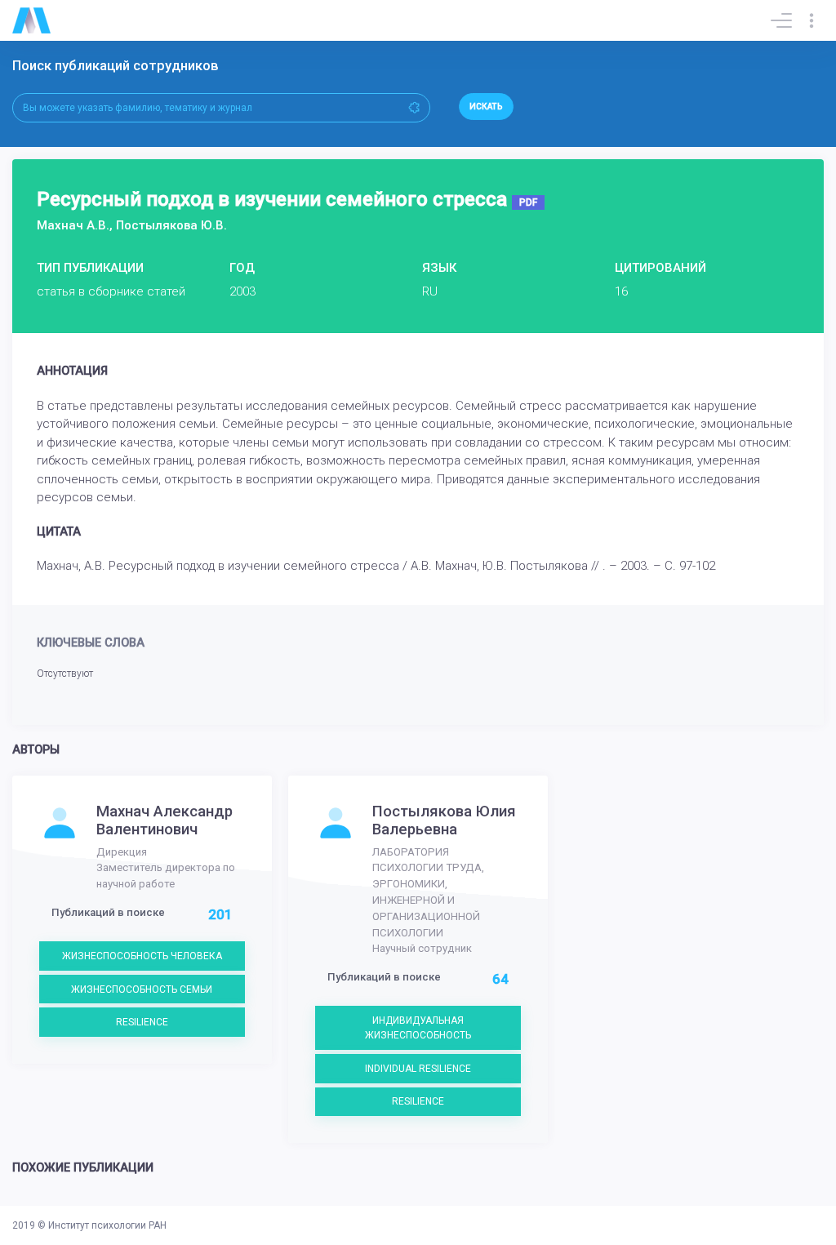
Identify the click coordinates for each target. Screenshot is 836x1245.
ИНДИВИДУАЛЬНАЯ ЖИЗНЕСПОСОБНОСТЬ (418, 1028)
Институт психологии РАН (107, 1225)
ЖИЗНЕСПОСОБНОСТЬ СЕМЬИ (141, 989)
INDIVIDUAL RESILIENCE (418, 1068)
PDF (528, 202)
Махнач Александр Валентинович (164, 820)
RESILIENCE (142, 1022)
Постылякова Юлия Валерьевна (444, 820)
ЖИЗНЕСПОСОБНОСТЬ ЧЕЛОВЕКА (142, 956)
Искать (486, 106)
